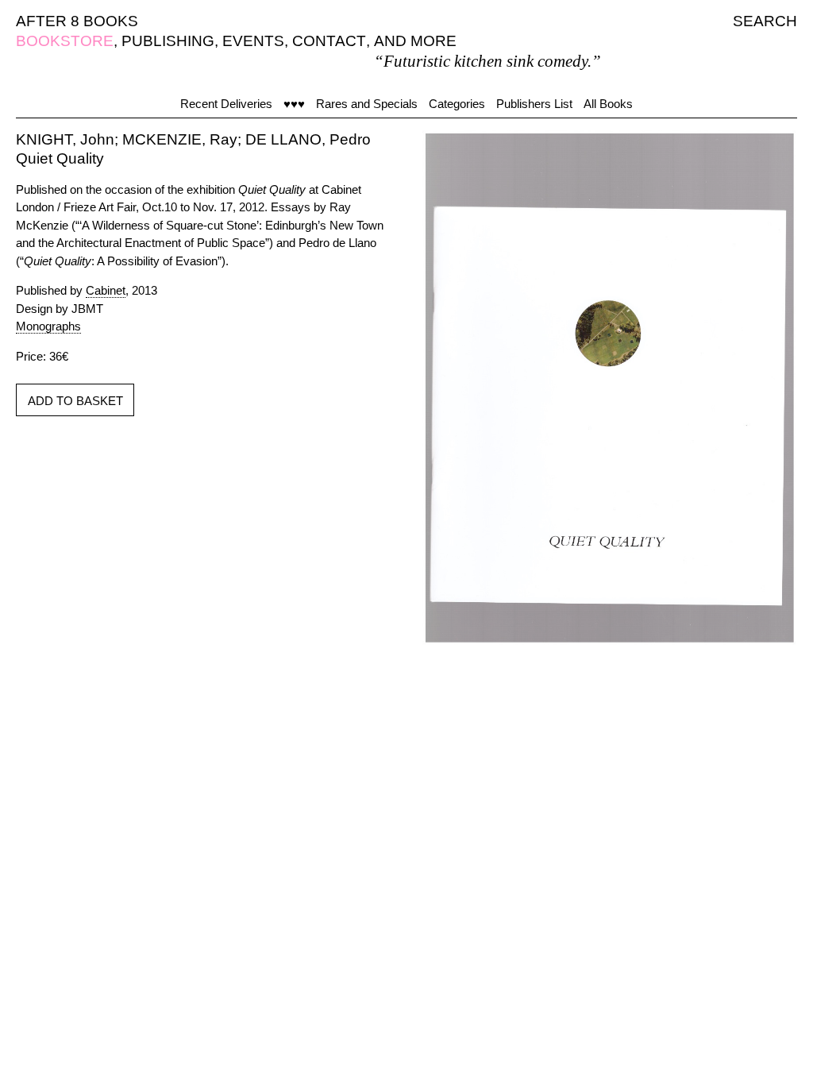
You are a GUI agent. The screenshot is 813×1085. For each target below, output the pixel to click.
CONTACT (329, 41)
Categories (457, 103)
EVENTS (253, 41)
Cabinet (105, 290)
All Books (608, 103)
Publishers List (534, 103)
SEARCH (765, 21)
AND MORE (415, 41)
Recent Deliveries (226, 103)
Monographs (48, 326)
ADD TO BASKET (75, 400)
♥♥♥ (294, 103)
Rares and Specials (367, 103)
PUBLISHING (167, 41)
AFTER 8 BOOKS (77, 21)
